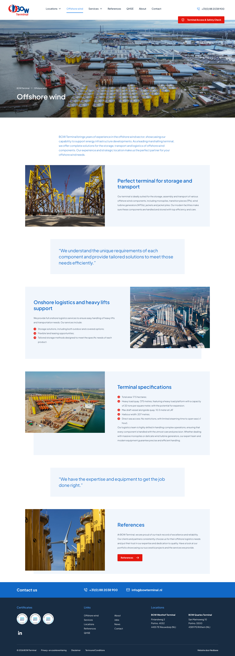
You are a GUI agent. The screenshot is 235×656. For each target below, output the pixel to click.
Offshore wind (75, 8)
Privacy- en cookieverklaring (54, 650)
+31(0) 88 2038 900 (213, 8)
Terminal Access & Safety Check (204, 19)
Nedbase (214, 650)
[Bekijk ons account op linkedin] (20, 633)
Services (94, 8)
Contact (156, 8)
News (117, 624)
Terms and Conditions (95, 650)
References (114, 8)
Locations (51, 8)
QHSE (130, 8)
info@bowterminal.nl (147, 590)
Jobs (116, 619)
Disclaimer (76, 650)
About (142, 8)
